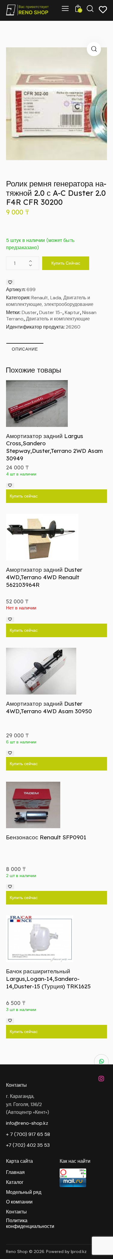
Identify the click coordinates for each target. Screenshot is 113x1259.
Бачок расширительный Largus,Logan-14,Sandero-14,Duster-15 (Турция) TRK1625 (48, 979)
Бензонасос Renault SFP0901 (46, 837)
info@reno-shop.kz (27, 1123)
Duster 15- (50, 312)
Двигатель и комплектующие (58, 319)
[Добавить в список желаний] (10, 282)
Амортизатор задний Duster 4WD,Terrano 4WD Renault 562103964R (44, 577)
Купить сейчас (65, 263)
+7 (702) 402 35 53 (28, 1145)
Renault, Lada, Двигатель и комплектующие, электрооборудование (49, 300)
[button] (94, 49)
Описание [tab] (25, 349)
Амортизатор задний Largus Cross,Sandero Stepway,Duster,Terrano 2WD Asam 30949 (54, 447)
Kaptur (72, 312)
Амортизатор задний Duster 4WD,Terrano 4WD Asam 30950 (49, 707)
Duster (29, 312)
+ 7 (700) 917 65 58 (28, 1134)
